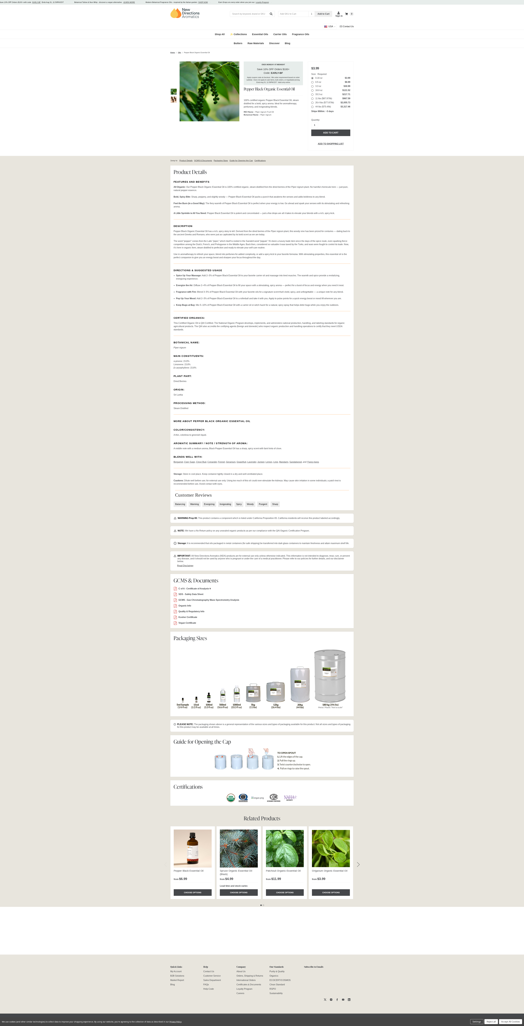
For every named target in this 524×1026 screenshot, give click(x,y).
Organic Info (184, 606)
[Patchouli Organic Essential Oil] (285, 849)
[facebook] (337, 999)
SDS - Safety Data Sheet (190, 594)
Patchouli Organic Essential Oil (283, 870)
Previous (165, 864)
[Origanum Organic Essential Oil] (331, 849)
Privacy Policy (175, 1021)
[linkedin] (349, 999)
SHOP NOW (203, 2)
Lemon (269, 462)
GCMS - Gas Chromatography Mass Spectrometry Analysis (208, 600)
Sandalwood (295, 462)
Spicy (239, 504)
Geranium (231, 462)
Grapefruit (241, 462)
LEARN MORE (129, 2)
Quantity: (315, 120)
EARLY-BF (36, 2)
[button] (271, 14)
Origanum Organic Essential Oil (329, 870)
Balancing (180, 504)
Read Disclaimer (185, 566)
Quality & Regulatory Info (191, 611)
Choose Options (192, 892)
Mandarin (283, 462)
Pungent (263, 504)
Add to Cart (323, 14)
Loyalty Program (262, 2)
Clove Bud (201, 462)
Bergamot (178, 462)
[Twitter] (325, 999)
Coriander (212, 462)
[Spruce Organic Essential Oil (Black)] (239, 849)
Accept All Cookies (510, 1021)
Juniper (260, 462)
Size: (319, 74)
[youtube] (343, 999)
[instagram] (331, 999)
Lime (275, 462)
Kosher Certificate (187, 617)
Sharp (275, 504)
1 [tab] (261, 905)
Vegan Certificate (187, 623)
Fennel (221, 462)
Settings (477, 1021)
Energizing (209, 504)
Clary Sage (189, 462)
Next (358, 864)
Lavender (251, 462)
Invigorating (225, 504)
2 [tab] (263, 905)
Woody (250, 504)
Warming (194, 504)
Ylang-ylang (313, 462)
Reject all (491, 1021)
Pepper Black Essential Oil (189, 870)
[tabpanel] (192, 862)
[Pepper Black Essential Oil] (193, 849)
